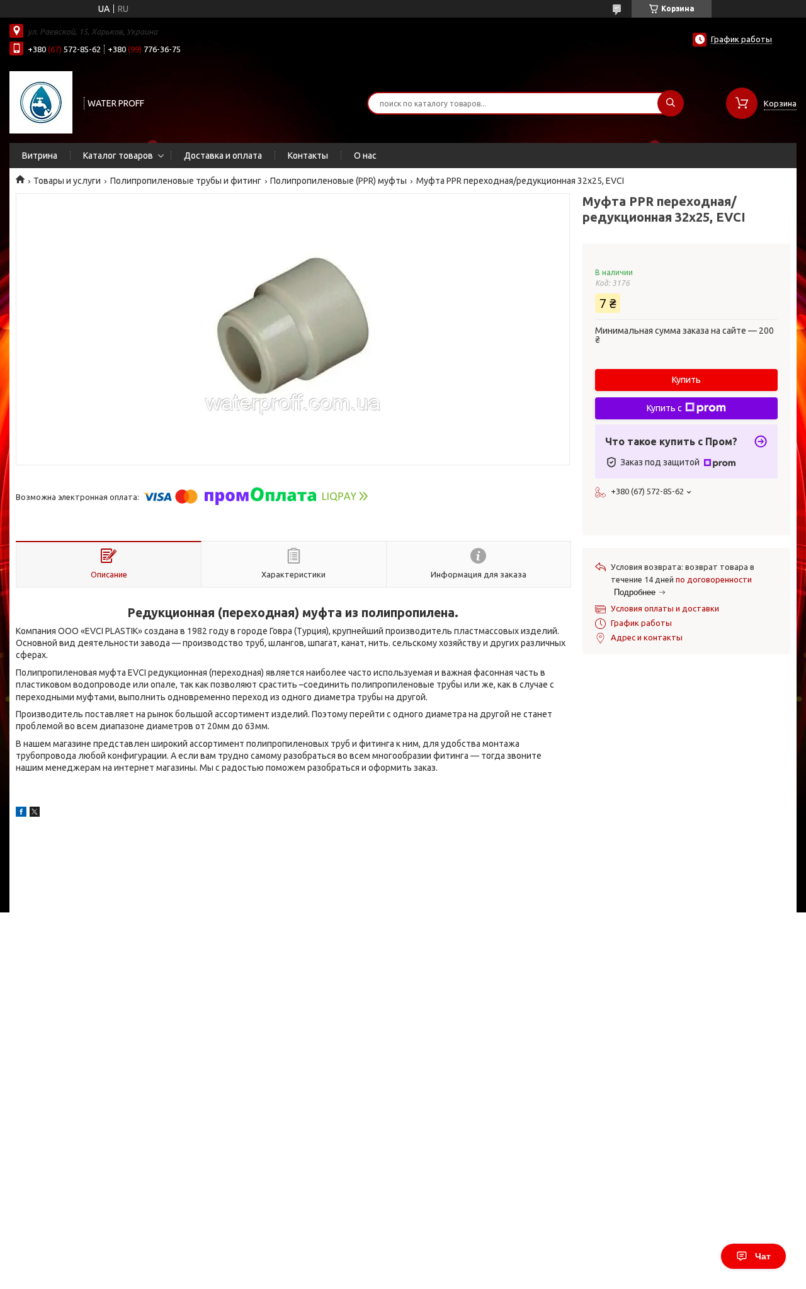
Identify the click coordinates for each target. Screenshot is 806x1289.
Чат (763, 1256)
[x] (35, 814)
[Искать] (670, 103)
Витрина (39, 155)
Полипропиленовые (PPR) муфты (338, 181)
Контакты (308, 155)
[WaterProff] (40, 102)
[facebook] (21, 814)
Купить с (664, 408)
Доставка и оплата (223, 155)
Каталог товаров (118, 155)
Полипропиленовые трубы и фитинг (185, 181)
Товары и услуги (67, 181)
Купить (686, 380)
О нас (365, 155)
